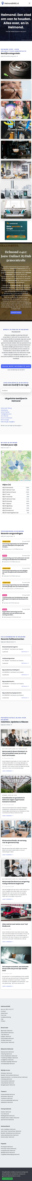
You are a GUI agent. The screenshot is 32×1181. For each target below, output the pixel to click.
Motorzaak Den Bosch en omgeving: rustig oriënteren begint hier (16, 883)
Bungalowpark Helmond (8, 1085)
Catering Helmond (6, 1054)
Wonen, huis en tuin (9, 795)
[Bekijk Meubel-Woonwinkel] (16, 209)
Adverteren (16, 312)
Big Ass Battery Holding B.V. (11, 670)
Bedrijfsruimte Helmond (8, 1152)
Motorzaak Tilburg (6, 408)
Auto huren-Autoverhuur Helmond (11, 1131)
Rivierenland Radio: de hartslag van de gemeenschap (14, 841)
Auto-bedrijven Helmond (8, 1129)
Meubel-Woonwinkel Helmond (10, 1075)
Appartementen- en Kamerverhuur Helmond (14, 1077)
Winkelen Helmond (6, 1073)
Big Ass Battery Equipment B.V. (12, 693)
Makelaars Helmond (7, 1102)
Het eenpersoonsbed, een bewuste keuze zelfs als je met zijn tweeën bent (15, 969)
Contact (3, 1011)
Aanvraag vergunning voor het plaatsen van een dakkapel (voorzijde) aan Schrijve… (15, 545)
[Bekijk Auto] (16, 70)
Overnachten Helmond (7, 1081)
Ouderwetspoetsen (8, 658)
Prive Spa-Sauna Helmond (8, 1148)
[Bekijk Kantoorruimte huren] (16, 189)
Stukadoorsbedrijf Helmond (9, 1062)
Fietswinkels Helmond (7, 1032)
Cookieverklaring (6, 1017)
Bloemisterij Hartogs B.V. (10, 647)
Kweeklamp (4, 410)
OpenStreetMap (27, 480)
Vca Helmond (5, 1114)
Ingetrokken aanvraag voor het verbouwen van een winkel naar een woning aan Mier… (13, 613)
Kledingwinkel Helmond (7, 1116)
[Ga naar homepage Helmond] (10, 3)
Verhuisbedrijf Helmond (8, 1063)
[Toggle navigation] (29, 3)
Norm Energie (5, 420)
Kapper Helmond (6, 1036)
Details (25, 651)
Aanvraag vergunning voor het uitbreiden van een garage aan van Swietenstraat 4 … (15, 585)
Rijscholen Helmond (6, 1031)
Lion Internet (4, 416)
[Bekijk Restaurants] (16, 170)
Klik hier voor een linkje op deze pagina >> (11, 425)
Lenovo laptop (5, 412)
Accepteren (7, 1178)
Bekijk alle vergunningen (7, 536)
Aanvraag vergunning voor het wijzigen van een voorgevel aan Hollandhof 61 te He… (15, 572)
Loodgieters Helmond (7, 1060)
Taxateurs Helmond (6, 1098)
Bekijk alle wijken (5, 447)
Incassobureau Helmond (8, 1150)
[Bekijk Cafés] (16, 150)
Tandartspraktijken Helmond (9, 1058)
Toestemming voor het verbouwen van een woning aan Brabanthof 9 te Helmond (15, 558)
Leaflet (21, 480)
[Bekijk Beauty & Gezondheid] (16, 90)
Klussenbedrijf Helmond (8, 1094)
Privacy (3, 1021)
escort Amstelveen (6, 418)
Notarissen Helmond (7, 1096)
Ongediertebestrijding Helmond (10, 1154)
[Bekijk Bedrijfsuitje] (16, 110)
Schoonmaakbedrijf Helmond (9, 1100)
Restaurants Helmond (7, 1052)
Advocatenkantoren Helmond (9, 1135)
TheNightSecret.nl (6, 414)
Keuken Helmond (6, 1112)
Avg (2, 1019)
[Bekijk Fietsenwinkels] (16, 130)
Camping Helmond (6, 1079)
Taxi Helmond (5, 1034)
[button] (3, 453)
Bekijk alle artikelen (5, 725)
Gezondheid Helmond (7, 1038)
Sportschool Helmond (7, 1120)
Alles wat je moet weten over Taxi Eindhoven (15, 925)
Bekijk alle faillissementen (7, 642)
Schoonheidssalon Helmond (9, 1056)
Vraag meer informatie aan (16, 366)
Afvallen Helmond (6, 1040)
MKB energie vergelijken (8, 422)
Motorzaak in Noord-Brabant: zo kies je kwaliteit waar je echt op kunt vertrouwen (14, 753)
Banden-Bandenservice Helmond (10, 1133)
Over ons (3, 1015)
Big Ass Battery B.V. (8, 681)
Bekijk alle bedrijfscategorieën (8, 56)
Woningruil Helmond (7, 1147)
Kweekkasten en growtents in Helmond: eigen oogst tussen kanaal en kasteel (13, 800)
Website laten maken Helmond (10, 1118)
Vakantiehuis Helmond (7, 1083)
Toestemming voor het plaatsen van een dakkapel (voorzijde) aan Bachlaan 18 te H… (15, 599)
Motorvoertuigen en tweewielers (14, 749)
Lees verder (7, 771)
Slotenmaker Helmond (7, 1137)
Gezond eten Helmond (7, 1042)
